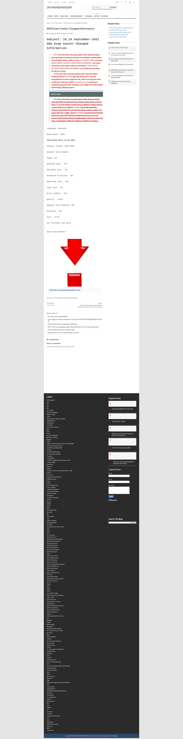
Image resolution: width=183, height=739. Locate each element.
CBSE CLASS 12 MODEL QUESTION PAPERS (60, 443)
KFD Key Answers (52, 543)
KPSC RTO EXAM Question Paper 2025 (121, 28)
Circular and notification (54, 454)
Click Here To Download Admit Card (64, 290)
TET (48, 709)
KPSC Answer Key (52, 556)
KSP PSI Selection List (53, 610)
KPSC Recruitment (57, 23)
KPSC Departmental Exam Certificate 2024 (61, 330)
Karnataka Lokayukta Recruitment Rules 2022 (122, 59)
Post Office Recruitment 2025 (121, 448)
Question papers (52, 670)
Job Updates (50, 516)
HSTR (48, 506)
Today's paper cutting (118, 421)
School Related (51, 697)
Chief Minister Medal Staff (54, 448)
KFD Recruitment (52, 551)
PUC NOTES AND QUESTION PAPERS (58, 666)
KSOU (49, 591)
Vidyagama (50, 722)
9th (48, 408)
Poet (48, 655)
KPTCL (49, 583)
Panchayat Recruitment (54, 641)
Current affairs (51, 462)
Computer (50, 456)
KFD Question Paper (53, 549)
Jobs (48, 518)
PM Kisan (49, 653)
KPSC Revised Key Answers (55, 578)
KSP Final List (51, 603)
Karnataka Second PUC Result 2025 (120, 32)
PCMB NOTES (51, 651)
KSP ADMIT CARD (52, 593)
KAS (48, 529)
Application (50, 423)
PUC (48, 664)
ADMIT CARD (51, 414)
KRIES (49, 585)
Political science (51, 659)
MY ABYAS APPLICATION (55, 630)
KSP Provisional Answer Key (55, 605)
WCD (48, 728)
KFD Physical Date (52, 545)
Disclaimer (72, 2)
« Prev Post (50, 305)
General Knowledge (53, 491)
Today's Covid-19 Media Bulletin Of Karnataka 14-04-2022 (122, 54)
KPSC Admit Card (52, 560)
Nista (48, 635)
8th (48, 406)
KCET (48, 531)
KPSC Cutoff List (52, 562)
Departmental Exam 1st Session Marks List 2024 (63, 332)
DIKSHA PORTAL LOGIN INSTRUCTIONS (59, 470)
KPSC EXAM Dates (52, 568)
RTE (48, 684)
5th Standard (51, 400)
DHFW (49, 468)
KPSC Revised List (52, 581)
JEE (48, 514)
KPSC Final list (51, 570)
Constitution (50, 458)
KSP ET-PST (50, 597)
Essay (48, 481)
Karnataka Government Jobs (55, 527)
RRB (48, 680)
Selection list (50, 701)
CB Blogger (114, 736)
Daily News (50, 464)
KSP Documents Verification (55, 595)
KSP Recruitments (52, 612)
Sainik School (50, 687)
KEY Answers (51, 535)
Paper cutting (51, 645)
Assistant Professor (53, 427)
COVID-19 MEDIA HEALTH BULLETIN (58, 460)
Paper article (50, 643)
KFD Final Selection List (54, 541)
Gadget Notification (53, 489)
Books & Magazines (52, 435)
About (50, 2)
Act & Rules (50, 410)
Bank (48, 431)
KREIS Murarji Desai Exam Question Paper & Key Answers (122, 71)
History (49, 502)
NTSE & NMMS (51, 637)
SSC (48, 703)
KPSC (48, 554)
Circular (49, 450)
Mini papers (50, 626)
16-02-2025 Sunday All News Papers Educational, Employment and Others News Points (123, 455)
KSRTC (49, 614)
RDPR (48, 674)
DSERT (49, 472)
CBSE (48, 441)
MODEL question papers (54, 628)
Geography (50, 495)
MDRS (48, 622)
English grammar (51, 479)
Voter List (50, 726)
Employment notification (54, 477)
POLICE (49, 657)
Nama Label (64, 16)
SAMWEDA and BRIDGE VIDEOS (57, 691)
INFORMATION (51, 510)
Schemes (49, 693)
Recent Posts (51, 676)
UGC (48, 718)
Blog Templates (104, 736)
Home (51, 16)
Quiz (48, 672)
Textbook (50, 711)
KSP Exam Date (51, 599)
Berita (56, 16)
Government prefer (52, 497)
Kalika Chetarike (51, 520)
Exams (49, 483)
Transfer (49, 714)
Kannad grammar (52, 522)
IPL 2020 (49, 512)
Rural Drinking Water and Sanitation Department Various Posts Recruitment (90, 306)
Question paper (51, 668)
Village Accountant (52, 724)
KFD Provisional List (53, 547)
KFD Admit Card (51, 537)
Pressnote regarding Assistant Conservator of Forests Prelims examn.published (121, 441)
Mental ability (51, 624)
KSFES (49, 589)
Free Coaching (51, 487)
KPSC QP (50, 574)
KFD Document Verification (55, 539)
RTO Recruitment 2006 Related (57, 316)
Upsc (48, 720)
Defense (49, 466)
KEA (48, 533)
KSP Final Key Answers (54, 601)
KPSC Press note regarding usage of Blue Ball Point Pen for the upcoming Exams (73, 327)
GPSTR (49, 500)
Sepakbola (89, 16)
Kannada (49, 524)
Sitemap (56, 2)
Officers (49, 639)
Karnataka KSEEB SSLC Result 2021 (122, 64)
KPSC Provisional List (53, 572)
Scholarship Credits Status (119, 47)
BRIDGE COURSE (52, 437)
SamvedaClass (51, 689)
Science (49, 699)
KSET (48, 587)
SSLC (48, 705)
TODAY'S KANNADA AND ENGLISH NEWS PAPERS (122, 76)
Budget (49, 439)
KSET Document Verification (118, 37)
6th (48, 402)
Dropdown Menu (76, 16)
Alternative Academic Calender (56, 419)
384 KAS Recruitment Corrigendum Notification (62, 324)
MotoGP (97, 16)
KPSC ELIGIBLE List (53, 566)
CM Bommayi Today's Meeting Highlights (120, 82)
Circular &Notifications (53, 452)
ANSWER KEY (51, 421)
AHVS (48, 416)
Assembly (50, 425)
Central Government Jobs (54, 446)
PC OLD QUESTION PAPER (55, 649)
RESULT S (50, 678)
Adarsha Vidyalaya (52, 412)
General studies (51, 493)
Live (48, 618)
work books (50, 730)
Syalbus (49, 707)
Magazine (49, 620)
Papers (49, 647)
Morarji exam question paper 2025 (122, 427)
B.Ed (48, 429)
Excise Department (52, 485)
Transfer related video (53, 716)
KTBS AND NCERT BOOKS (55, 616)
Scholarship (50, 695)
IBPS (48, 508)
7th (48, 404)
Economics (50, 475)
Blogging (104, 16)
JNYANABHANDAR (59, 7)
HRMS (48, 504)
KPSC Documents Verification (56, 564)
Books (48, 433)
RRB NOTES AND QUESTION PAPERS (58, 682)
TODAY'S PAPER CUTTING (120, 415)
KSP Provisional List (53, 608)
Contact (64, 2)
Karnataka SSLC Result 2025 (118, 30)
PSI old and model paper (54, 662)
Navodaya (50, 632)
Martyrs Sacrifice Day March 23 (119, 34)
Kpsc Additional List (53, 558)
